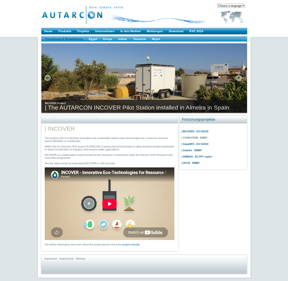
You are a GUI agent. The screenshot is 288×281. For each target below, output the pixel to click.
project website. (131, 244)
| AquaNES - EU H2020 (195, 144)
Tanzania (139, 39)
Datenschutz (66, 258)
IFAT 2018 (196, 31)
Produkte (64, 31)
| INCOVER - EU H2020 (195, 131)
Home (48, 31)
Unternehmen (104, 31)
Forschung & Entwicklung (64, 39)
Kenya (107, 39)
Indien (122, 39)
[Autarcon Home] (74, 13)
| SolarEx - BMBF (192, 150)
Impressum (50, 258)
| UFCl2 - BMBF (191, 163)
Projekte (83, 31)
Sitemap (80, 258)
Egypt (93, 39)
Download (176, 31)
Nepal (156, 39)
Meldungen (155, 31)
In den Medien (130, 31)
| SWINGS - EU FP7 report (197, 156)
